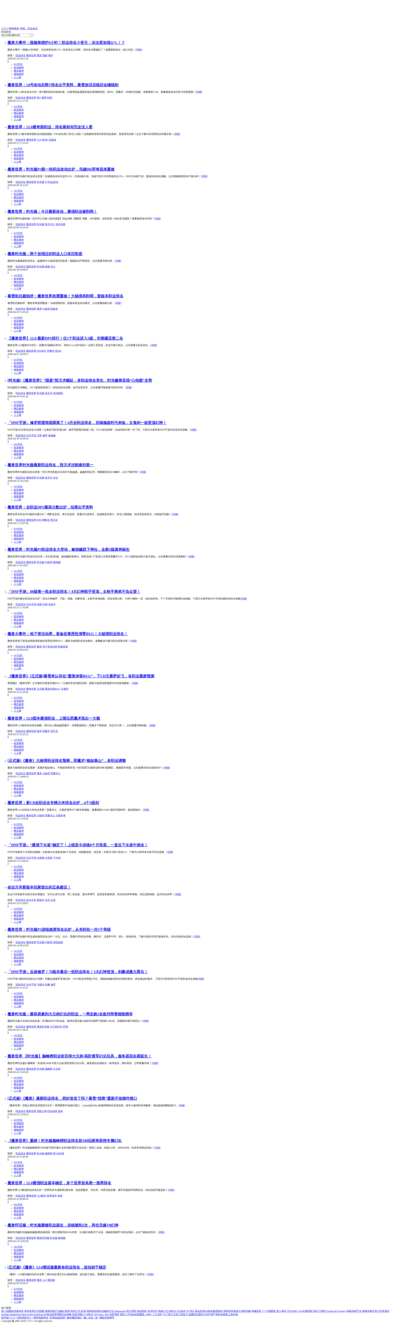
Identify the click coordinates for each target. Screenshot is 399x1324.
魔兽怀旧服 (43, 1238)
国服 (44, 55)
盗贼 (47, 266)
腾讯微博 (19, 71)
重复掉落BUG (52, 689)
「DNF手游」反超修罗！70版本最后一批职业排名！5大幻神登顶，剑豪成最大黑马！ (77, 972)
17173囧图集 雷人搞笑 (274, 1311)
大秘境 (46, 309)
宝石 (47, 900)
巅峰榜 (48, 1069)
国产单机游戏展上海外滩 (224, 1314)
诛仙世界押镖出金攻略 (59, 1314)
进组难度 (58, 942)
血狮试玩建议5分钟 (199, 1314)
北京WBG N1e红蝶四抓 (300, 1311)
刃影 (39, 435)
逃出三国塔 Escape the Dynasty (329, 1311)
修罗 (45, 435)
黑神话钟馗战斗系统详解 (237, 1311)
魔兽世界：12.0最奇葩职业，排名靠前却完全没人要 (50, 127)
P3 (46, 182)
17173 (4, 28)
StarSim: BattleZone (11, 1314)
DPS (39, 520)
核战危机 (142, 1311)
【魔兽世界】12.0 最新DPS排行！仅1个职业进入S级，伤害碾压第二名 (65, 338)
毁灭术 (48, 393)
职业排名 (21, 55)
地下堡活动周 (49, 646)
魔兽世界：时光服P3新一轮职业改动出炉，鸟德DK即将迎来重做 (61, 169)
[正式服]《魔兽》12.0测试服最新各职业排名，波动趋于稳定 (56, 1267)
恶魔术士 (55, 773)
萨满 (65, 1026)
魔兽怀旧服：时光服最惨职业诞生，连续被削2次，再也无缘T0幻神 (62, 1225)
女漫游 (49, 857)
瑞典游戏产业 (353, 1311)
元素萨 (64, 689)
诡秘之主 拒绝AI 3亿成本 (172, 1311)
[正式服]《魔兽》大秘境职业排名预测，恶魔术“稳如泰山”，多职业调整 (66, 761)
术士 (52, 266)
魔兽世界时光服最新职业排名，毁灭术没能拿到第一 (50, 465)
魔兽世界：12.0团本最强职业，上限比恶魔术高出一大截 (53, 718)
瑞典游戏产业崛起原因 (57, 1311)
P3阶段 (49, 562)
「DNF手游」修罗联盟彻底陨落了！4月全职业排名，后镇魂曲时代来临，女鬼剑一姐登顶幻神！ (87, 423)
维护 (50, 55)
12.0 (39, 139)
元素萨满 (60, 815)
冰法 (55, 477)
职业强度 (52, 1111)
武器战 (52, 139)
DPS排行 (41, 351)
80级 (39, 604)
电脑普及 (256, 1311)
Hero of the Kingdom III (34, 1314)
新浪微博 (19, 67)
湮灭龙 (54, 520)
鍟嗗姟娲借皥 (57, 1317)
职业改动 (53, 182)
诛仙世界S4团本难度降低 (209, 1311)
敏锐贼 (57, 562)
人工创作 (157, 1314)
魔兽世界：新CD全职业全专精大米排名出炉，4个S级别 (53, 803)
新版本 (54, 309)
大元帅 (56, 1069)
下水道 (57, 857)
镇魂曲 (52, 435)
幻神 (45, 604)
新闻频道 (14, 28)
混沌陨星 (58, 393)
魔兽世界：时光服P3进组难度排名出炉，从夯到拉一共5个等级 (59, 929)
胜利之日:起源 (78, 1311)
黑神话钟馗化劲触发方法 (100, 1311)
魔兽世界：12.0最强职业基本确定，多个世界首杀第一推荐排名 (59, 1183)
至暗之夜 (42, 1111)
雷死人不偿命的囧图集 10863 (136, 1314)
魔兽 (39, 55)
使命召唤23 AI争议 (82, 1314)
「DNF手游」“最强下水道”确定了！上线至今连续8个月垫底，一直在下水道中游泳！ (77, 845)
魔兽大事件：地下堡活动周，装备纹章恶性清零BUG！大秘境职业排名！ (67, 634)
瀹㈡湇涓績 (90, 1317)
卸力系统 (131, 1311)
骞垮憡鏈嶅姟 (40, 1317)
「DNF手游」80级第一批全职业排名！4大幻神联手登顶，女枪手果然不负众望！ (73, 591)
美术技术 (152, 1311)
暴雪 (43, 97)
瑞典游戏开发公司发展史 (375, 1311)
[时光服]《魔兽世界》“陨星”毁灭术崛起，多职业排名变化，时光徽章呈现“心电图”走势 (79, 380)
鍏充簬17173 (8, 1317)
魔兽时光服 (43, 1026)
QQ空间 (18, 64)
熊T (39, 97)
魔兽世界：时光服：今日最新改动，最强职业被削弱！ (52, 211)
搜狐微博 (19, 74)
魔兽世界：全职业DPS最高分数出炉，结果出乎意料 (50, 507)
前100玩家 (58, 1153)
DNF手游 (31, 435)
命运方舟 (31, 900)
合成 (52, 900)
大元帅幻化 (56, 1026)
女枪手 (52, 604)
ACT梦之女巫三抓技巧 (175, 1314)
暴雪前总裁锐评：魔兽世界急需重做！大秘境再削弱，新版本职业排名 (65, 296)
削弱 (49, 97)
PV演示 (190, 1311)
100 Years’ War (101, 1314)
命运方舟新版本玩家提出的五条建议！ (39, 887)
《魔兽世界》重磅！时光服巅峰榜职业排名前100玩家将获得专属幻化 (64, 1141)
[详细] (138, 49)
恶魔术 (51, 351)
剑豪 (47, 984)
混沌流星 (60, 224)
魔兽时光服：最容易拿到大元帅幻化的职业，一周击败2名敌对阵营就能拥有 (70, 1014)
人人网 (17, 77)
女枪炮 (40, 857)
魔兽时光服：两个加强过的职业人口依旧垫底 (44, 254)
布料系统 (114, 1314)
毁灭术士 (50, 224)
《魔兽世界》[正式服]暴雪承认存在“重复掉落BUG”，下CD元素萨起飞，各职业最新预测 (80, 676)
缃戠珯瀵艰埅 (106, 1317)
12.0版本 (41, 1195)
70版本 (40, 984)
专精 (59, 1195)
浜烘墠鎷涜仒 (24, 1317)
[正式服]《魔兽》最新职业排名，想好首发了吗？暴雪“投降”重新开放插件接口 (72, 1098)
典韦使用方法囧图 (34, 1311)
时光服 (40, 182)
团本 (39, 731)
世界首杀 (52, 1195)
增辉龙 (46, 520)
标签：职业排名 (29, 28)
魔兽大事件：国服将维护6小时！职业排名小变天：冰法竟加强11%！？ (66, 43)
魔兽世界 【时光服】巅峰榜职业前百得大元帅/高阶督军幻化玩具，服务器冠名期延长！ (79, 1056)
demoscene (120, 1311)
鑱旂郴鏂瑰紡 (74, 1317)
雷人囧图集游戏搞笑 (12, 1311)
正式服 (40, 689)
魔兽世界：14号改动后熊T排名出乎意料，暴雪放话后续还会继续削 (62, 85)
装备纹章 (63, 646)
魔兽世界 (31, 55)
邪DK (45, 139)
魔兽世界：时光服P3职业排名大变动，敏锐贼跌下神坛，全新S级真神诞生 (68, 549)
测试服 (51, 1280)
